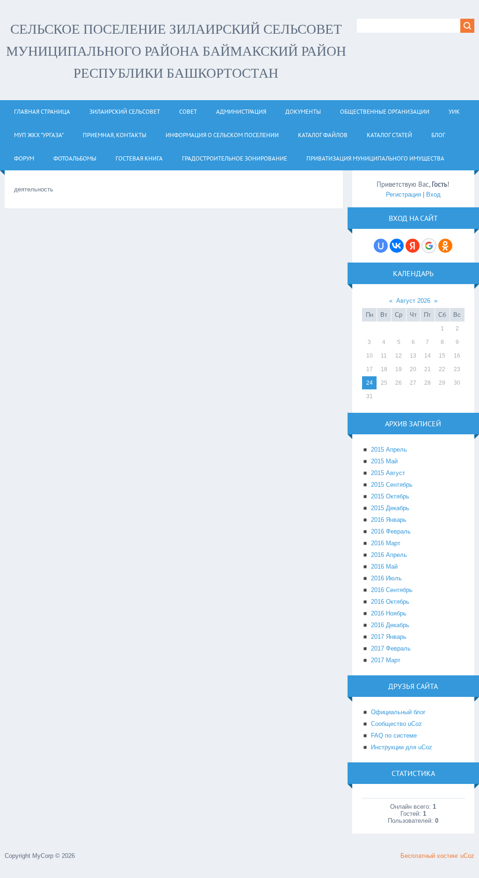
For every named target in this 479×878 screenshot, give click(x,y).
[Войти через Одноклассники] (445, 246)
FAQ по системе (394, 735)
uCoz (467, 855)
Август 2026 (413, 300)
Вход (433, 194)
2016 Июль (386, 578)
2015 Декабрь (390, 508)
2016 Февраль (391, 531)
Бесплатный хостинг (429, 855)
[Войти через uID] (381, 246)
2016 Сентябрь (392, 589)
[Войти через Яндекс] (413, 246)
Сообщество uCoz (396, 723)
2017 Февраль (391, 648)
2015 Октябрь (390, 496)
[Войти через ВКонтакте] (397, 246)
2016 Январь (388, 519)
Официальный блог (398, 712)
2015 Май (384, 461)
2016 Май (384, 566)
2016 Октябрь (390, 601)
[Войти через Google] (428, 245)
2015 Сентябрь (392, 484)
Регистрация (403, 194)
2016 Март (385, 543)
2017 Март (385, 660)
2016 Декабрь (390, 625)
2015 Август (388, 472)
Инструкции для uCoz (401, 747)
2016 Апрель (389, 554)
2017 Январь (388, 636)
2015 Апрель (389, 449)
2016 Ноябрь (388, 613)
